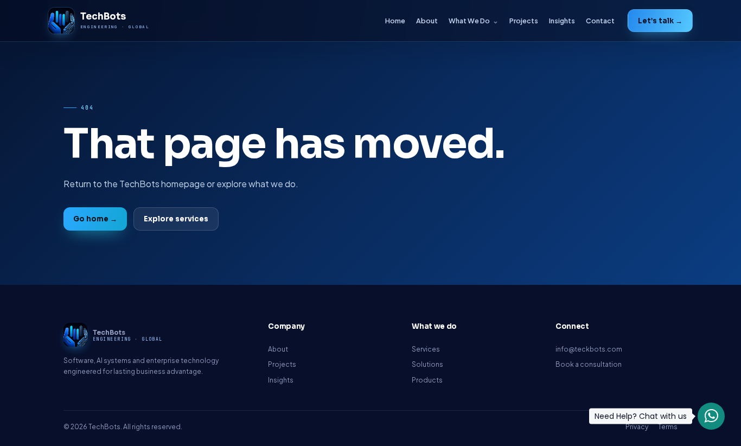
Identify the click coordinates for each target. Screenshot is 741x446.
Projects (523, 20)
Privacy (636, 427)
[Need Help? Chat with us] (711, 416)
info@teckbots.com (588, 349)
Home (395, 20)
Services (426, 349)
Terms (668, 427)
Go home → (95, 219)
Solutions (427, 364)
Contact (600, 20)
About (427, 20)
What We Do (469, 20)
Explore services (176, 219)
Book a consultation (588, 364)
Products (427, 380)
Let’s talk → (660, 21)
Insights (562, 20)
